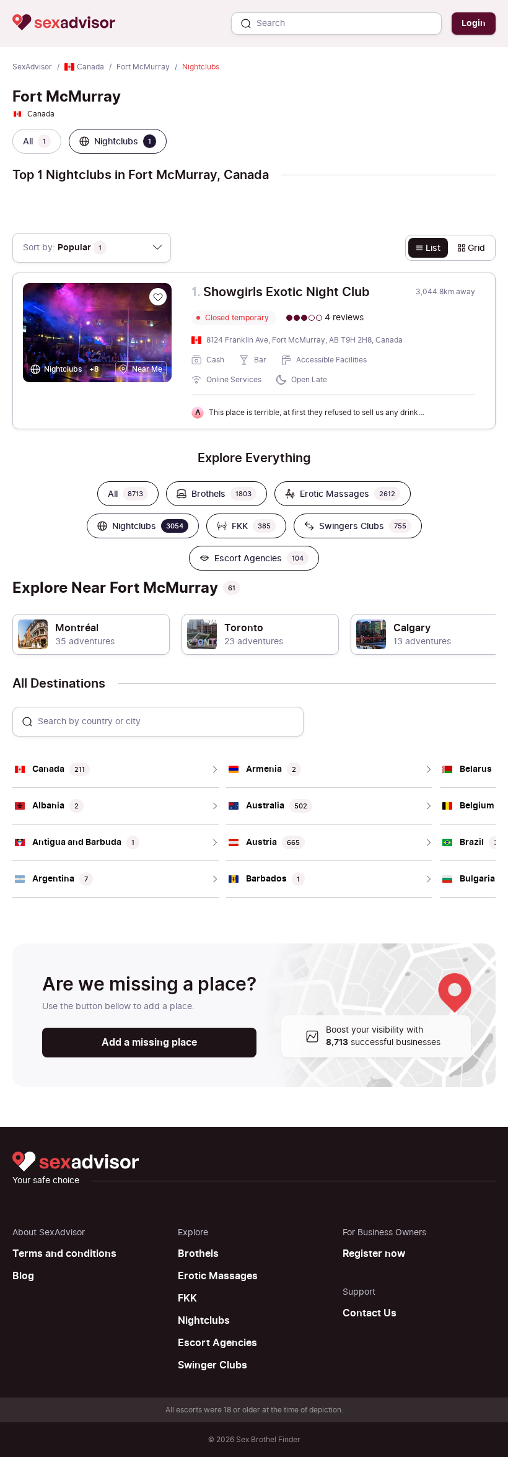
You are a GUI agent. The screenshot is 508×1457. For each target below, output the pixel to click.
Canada (90, 67)
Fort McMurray (143, 67)
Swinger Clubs (212, 1365)
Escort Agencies (217, 1343)
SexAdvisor (32, 67)
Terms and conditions (64, 1253)
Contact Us (369, 1313)
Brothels (198, 1253)
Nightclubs (204, 1320)
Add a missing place (149, 1042)
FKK (187, 1298)
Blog (23, 1276)
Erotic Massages (218, 1276)
